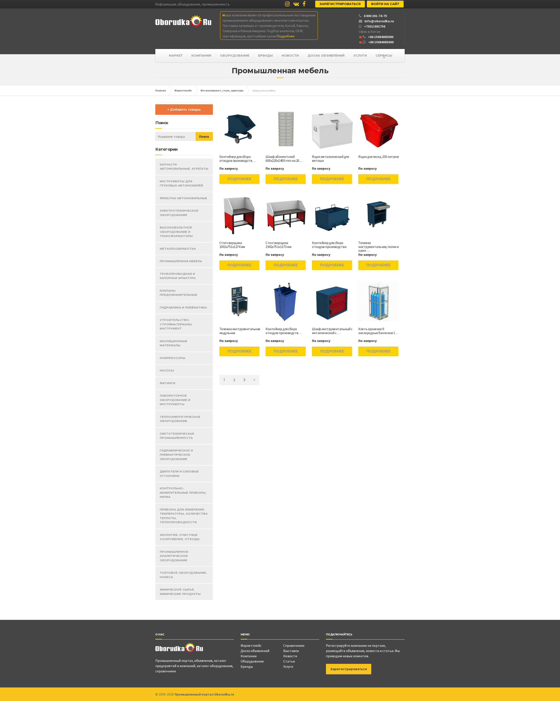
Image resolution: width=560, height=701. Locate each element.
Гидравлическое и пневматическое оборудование (176, 455)
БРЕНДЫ (265, 56)
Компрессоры (172, 358)
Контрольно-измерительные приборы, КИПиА (183, 493)
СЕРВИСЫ (384, 56)
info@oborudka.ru (379, 21)
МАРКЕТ (176, 56)
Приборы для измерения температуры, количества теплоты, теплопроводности (184, 516)
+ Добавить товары (184, 110)
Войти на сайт (385, 4)
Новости (290, 656)
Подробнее (239, 179)
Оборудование (252, 661)
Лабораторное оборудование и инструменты (175, 400)
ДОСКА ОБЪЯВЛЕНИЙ (326, 56)
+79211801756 (374, 26)
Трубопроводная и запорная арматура (178, 276)
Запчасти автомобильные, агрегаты (184, 167)
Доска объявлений (255, 651)
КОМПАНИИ (201, 56)
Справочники (293, 645)
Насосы (167, 370)
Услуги (288, 666)
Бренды (247, 666)
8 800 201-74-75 (375, 16)
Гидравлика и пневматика (183, 307)
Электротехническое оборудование (179, 213)
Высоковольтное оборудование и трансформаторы (176, 232)
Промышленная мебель (181, 261)
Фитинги (167, 383)
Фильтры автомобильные (183, 198)
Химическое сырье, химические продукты (180, 592)
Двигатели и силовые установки (179, 474)
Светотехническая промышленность (177, 436)
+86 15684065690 (380, 37)
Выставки (291, 651)
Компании (249, 656)
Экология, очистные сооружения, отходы (180, 537)
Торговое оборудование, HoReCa (183, 575)
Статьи (289, 661)
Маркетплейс (251, 645)
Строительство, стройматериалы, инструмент (176, 324)
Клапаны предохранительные (178, 293)
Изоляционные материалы (173, 343)
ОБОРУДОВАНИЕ (234, 56)
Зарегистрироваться (340, 4)
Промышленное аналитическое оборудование (174, 556)
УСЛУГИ (360, 56)
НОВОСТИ (290, 56)
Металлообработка (178, 248)
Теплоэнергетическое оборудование (180, 419)
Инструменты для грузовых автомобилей (181, 183)
